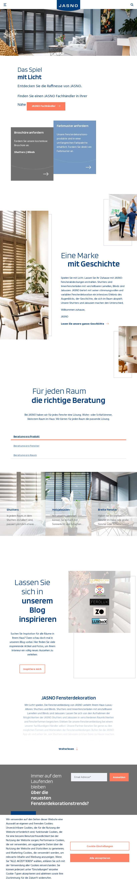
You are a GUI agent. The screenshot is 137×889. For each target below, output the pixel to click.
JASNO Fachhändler (44, 106)
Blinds (52, 709)
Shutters (38, 709)
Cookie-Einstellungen (100, 846)
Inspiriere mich (32, 669)
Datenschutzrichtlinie (15, 884)
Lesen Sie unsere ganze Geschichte (82, 324)
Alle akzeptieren (100, 858)
